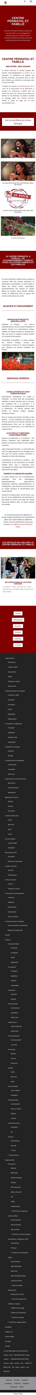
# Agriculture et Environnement (15, 779)
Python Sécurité (16, 1192)
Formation (11, 856)
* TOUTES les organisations (17, 1322)
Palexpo (13, 1182)
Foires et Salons (16, 1109)
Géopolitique (12, 719)
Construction (12, 765)
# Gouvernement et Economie (15, 691)
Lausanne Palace (16, 1281)
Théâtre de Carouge (17, 1308)
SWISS (13, 1201)
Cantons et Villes (13, 695)
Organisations (9, 658)
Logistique (11, 732)
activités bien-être (27, 98)
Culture (10, 884)
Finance (10, 806)
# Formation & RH (14, 1123)
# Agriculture (12, 1022)
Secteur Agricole (16, 1026)
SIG (12, 1197)
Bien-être (11, 824)
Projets (6, 1355)
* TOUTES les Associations (19, 1253)
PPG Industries (16, 1187)
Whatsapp (13, 1387)
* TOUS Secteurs (13, 1155)
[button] (18, 173)
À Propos (8, 1341)
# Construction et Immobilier (14, 760)
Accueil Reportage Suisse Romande (15, 1351)
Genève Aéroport (16, 1178)
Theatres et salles (14, 889)
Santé (10, 820)
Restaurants (12, 686)
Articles (18, 632)
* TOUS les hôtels (16, 1285)
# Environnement (14, 1036)
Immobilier (11, 769)
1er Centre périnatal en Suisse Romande (18, 583)
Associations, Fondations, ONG (18, 1239)
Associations (12, 672)
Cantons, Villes (13, 667)
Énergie (10, 756)
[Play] (18, 148)
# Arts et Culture (10, 880)
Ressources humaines (15, 861)
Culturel (13, 1118)
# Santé (10, 1068)
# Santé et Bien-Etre (11, 816)
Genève (27, 73)
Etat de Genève (16, 1220)
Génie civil (11, 774)
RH (12, 1132)
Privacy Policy (18, 1393)
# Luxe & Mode (13, 1086)
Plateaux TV (9, 1332)
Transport (11, 728)
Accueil (18, 613)
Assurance (11, 811)
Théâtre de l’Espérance (18, 1313)
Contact (18, 645)
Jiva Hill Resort (15, 1262)
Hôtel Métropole (16, 1266)
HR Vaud (13, 1248)
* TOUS (13, 1150)
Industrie (11, 751)
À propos (18, 638)
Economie (14, 948)
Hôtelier (13, 1114)
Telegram (26, 1383)
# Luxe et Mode (10, 839)
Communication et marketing (17, 925)
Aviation (13, 981)
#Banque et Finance (11, 797)
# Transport (12, 967)
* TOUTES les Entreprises (19, 1211)
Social (10, 709)
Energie (13, 999)
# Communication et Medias (14, 921)
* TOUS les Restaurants (18, 1299)
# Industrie (11, 990)
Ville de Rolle (15, 1229)
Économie (11, 700)
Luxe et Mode (12, 843)
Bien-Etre (14, 1077)
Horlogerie (11, 848)
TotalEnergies (15, 1206)
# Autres (11, 1137)
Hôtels (10, 677)
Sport (10, 829)
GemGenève (15, 1243)
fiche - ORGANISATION (17, 1355)
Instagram (8, 1383)
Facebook (25, 1380)
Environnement (13, 788)
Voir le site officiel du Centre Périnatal (18, 122)
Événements (12, 912)
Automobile (12, 742)
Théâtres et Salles (14, 681)
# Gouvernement (13, 944)
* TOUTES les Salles (17, 1317)
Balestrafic (14, 1173)
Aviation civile (12, 737)
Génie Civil (14, 1017)
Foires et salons (13, 917)
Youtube (17, 1380)
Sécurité (10, 870)
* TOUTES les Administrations (21, 1234)
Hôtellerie (11, 902)
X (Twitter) (17, 1383)
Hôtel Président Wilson (18, 1276)
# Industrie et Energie (12, 747)
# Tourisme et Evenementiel (14, 893)
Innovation (11, 705)
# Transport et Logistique (13, 724)
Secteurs (18, 626)
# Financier (11, 1049)
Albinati (13, 1168)
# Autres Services (11, 866)
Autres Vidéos (9, 1336)
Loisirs (10, 834)
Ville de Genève (16, 1225)
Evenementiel (15, 1104)
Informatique (12, 875)
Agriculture (11, 783)
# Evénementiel (13, 1100)
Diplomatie (11, 714)
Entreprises (18, 620)
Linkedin (9, 1380)
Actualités (8, 1327)
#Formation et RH (11, 852)
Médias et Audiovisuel (15, 930)
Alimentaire (12, 792)
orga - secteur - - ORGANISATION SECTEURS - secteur (17, 1359)
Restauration (12, 907)
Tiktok (21, 1387)
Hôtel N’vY (14, 1271)
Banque (10, 801)
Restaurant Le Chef (17, 1294)
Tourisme (11, 897)
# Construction (13, 1004)
